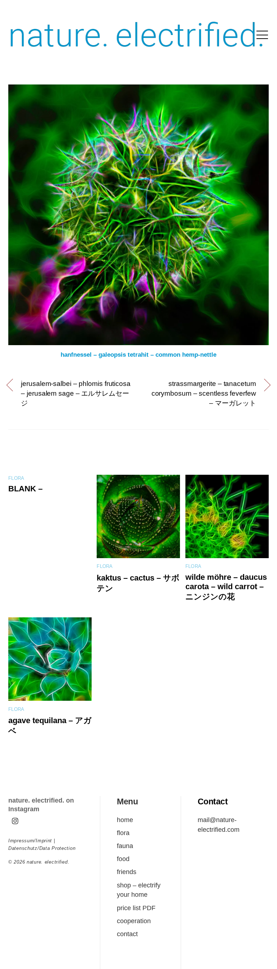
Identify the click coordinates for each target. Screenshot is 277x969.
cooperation (134, 921)
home (125, 820)
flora (16, 478)
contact (127, 934)
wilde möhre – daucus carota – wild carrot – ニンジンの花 (226, 587)
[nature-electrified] (136, 55)
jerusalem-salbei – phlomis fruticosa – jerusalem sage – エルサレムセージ (76, 393)
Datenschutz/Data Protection (41, 848)
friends (126, 871)
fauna (125, 845)
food (123, 858)
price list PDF (136, 908)
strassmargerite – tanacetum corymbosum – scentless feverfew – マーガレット (203, 393)
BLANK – (25, 488)
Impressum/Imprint (30, 840)
